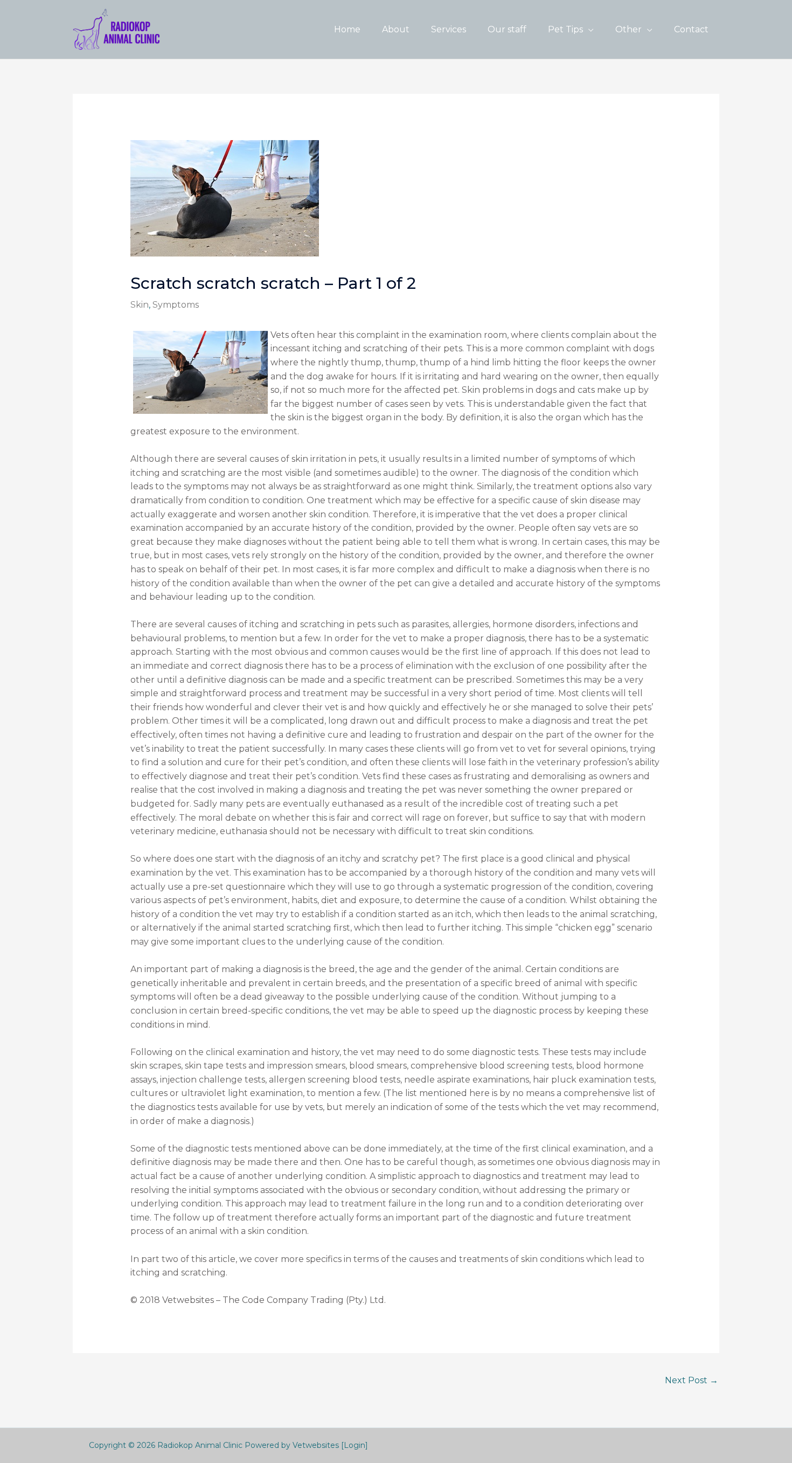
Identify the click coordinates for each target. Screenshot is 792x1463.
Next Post (691, 1380)
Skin (139, 305)
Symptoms (175, 305)
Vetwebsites (316, 1445)
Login (354, 1445)
